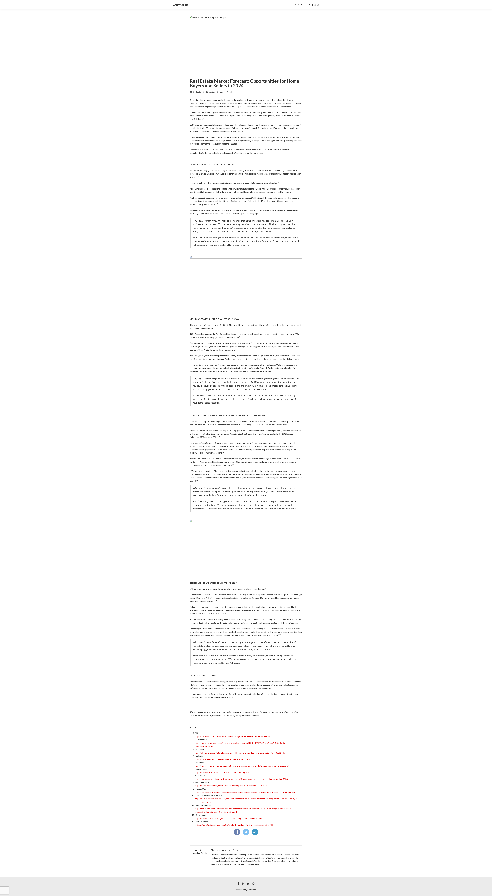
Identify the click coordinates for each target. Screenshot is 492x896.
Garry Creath (180, 4)
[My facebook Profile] (309, 5)
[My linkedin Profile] (312, 5)
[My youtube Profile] (315, 5)
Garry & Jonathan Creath (226, 850)
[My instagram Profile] (318, 5)
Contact (300, 5)
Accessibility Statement (246, 889)
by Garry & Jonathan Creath (220, 92)
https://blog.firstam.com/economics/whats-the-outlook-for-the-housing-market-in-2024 (235, 825)
